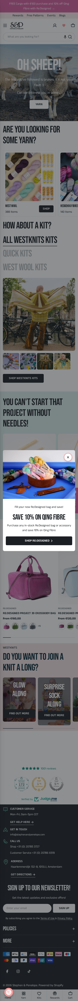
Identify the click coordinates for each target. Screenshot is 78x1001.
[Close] (68, 457)
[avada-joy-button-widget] (8, 992)
